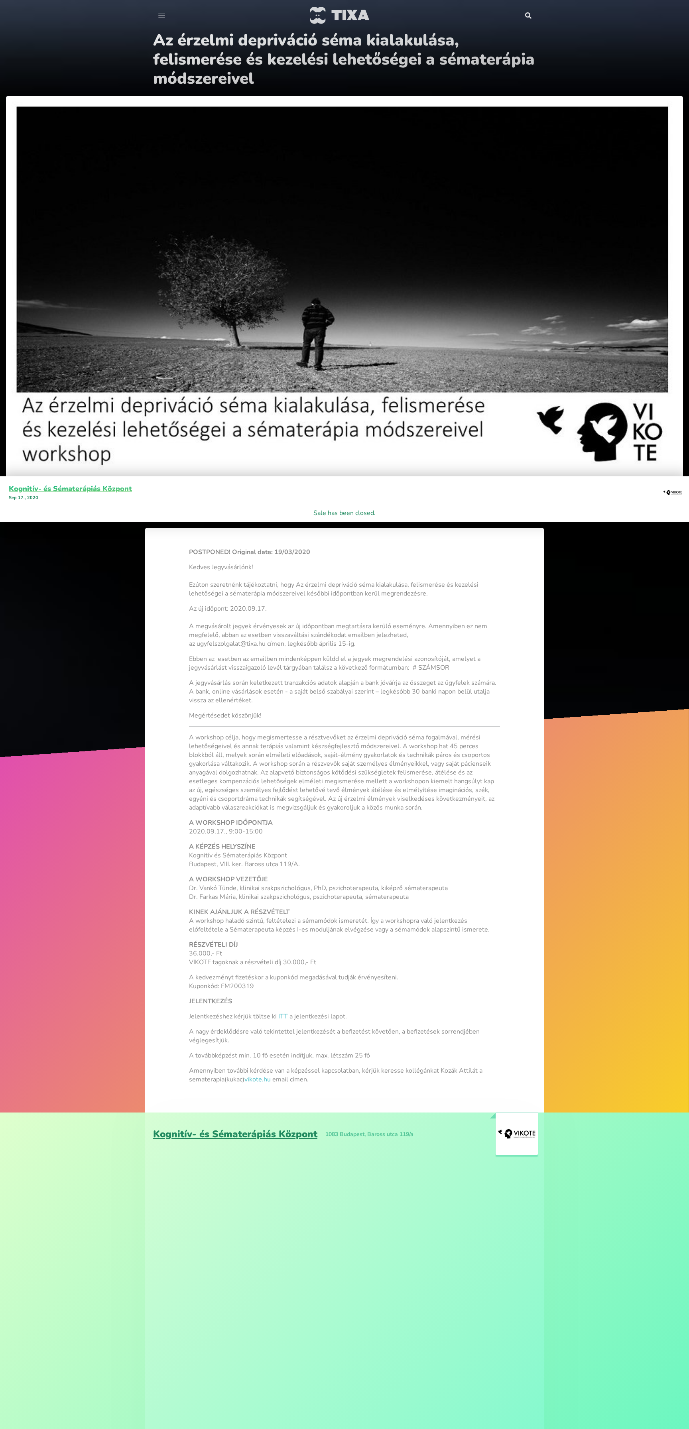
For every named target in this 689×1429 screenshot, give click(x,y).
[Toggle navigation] (162, 15)
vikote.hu (257, 1060)
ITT (283, 997)
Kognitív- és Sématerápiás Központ (70, 469)
